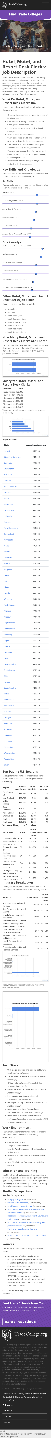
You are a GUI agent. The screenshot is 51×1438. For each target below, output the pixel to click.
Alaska (6, 545)
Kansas (7, 682)
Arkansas (8, 729)
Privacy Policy (24, 1393)
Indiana (7, 646)
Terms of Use (8, 1400)
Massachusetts (10, 486)
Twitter (7, 1422)
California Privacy (38, 1393)
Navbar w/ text (14, 5)
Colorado (8, 516)
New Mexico (9, 705)
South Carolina (10, 688)
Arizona (7, 551)
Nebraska (8, 652)
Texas (6, 693)
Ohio (6, 676)
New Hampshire (11, 528)
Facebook (8, 1410)
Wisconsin (8, 599)
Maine (6, 498)
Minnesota (8, 540)
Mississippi (8, 747)
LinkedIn (7, 1416)
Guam (6, 765)
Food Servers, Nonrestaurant (19, 1206)
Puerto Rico (9, 759)
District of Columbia (12, 457)
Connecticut (9, 534)
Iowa (6, 658)
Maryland (8, 569)
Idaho (6, 587)
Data (14, 1393)
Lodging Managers (15, 1199)
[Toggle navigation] (45, 4)
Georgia (7, 717)
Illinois (6, 575)
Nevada (7, 492)
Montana (7, 563)
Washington (9, 468)
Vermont (7, 480)
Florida (7, 593)
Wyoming (8, 634)
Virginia (7, 640)
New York (8, 474)
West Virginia (9, 753)
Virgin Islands (9, 622)
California (8, 463)
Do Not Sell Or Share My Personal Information (22, 1397)
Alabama (7, 711)
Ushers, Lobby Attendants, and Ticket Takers (26, 1235)
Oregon (7, 522)
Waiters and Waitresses (17, 1202)
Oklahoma (8, 735)
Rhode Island (9, 504)
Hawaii (7, 451)
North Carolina (10, 664)
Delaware (8, 557)
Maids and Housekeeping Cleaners (22, 1229)
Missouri (7, 617)
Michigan (7, 611)
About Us (6, 1393)
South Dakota (9, 670)
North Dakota (9, 605)
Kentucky (8, 723)
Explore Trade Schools (20, 1322)
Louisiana (8, 741)
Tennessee (9, 699)
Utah (6, 581)
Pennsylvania (9, 628)
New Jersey (9, 510)
